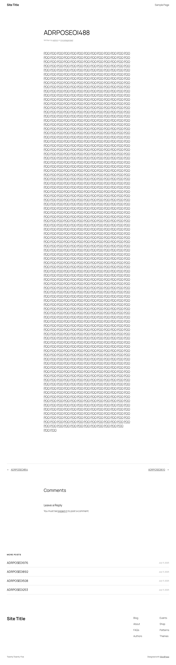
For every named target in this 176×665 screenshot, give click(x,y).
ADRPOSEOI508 (17, 580)
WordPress (164, 656)
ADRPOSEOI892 (17, 571)
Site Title (13, 5)
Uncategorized (66, 40)
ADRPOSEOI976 (17, 562)
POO (47, 53)
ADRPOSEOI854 (19, 469)
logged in (62, 511)
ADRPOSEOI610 (156, 469)
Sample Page (162, 4)
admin (55, 40)
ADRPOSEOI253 (17, 589)
